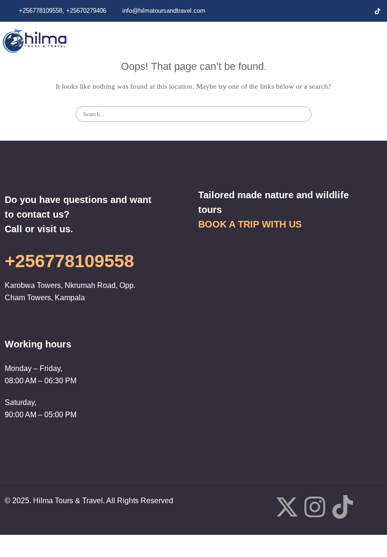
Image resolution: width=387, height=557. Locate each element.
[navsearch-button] (369, 40)
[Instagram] (361, 11)
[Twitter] (345, 11)
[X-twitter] (287, 509)
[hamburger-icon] (337, 40)
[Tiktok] (342, 509)
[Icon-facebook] (259, 507)
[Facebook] (329, 11)
